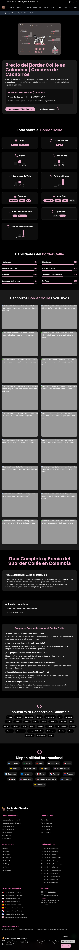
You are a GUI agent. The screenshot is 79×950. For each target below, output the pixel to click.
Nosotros (20, 7)
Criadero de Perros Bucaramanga (51, 864)
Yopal (51, 735)
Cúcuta (8, 721)
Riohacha (10, 731)
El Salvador (29, 769)
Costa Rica (53, 763)
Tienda (75, 7)
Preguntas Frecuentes (16, 612)
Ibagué (27, 721)
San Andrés (20, 731)
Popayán (49, 726)
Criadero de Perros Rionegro (50, 882)
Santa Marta (51, 731)
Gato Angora (5, 867)
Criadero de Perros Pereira (49, 867)
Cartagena (68, 717)
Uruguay (65, 779)
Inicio (12, 7)
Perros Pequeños (46, 823)
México (41, 774)
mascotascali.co (42, 929)
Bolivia (27, 763)
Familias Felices (31, 7)
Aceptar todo (65, 946)
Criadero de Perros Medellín (49, 848)
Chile (39, 763)
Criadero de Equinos (8, 826)
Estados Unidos (61, 769)
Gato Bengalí (6, 854)
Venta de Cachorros (46, 7)
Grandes (20, 13)
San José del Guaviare (36, 731)
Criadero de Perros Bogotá (49, 851)
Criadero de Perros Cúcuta (49, 879)
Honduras (26, 774)
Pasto (32, 726)
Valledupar (29, 735)
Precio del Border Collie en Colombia (22, 609)
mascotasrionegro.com (26, 929)
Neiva (24, 726)
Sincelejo (62, 731)
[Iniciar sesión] (76, 2)
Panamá (54, 774)
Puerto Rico (25, 779)
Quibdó (72, 726)
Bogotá (39, 717)
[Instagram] (70, 2)
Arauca (9, 717)
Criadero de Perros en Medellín (11, 820)
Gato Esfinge (6, 864)
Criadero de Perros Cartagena (50, 861)
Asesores (67, 7)
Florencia (18, 721)
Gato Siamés (5, 851)
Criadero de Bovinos (8, 829)
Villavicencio (41, 735)
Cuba (67, 763)
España (45, 769)
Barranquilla (29, 717)
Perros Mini (44, 820)
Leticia (44, 721)
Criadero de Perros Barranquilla (51, 858)
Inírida (35, 721)
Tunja (70, 731)
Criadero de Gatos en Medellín (11, 823)
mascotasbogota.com (8, 929)
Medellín (63, 721)
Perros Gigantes (46, 832)
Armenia (18, 717)
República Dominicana (46, 779)
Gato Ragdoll (6, 861)
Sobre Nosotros (6, 835)
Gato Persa (5, 848)
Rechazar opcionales (67, 941)
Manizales (53, 721)
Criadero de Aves (7, 832)
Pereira (40, 726)
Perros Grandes (46, 829)
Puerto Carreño (61, 726)
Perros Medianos (46, 826)
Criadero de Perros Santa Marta (51, 870)
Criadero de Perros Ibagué (49, 873)
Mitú (71, 721)
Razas (13, 13)
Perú (12, 779)
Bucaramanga (50, 717)
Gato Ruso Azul (6, 870)
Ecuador (14, 769)
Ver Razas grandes (47, 109)
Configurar (65, 936)
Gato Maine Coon (7, 858)
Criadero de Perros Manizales (50, 876)
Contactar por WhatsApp (18, 109)
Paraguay (69, 774)
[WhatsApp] (73, 2)
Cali (60, 717)
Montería (15, 726)
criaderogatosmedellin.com (58, 929)
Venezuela (39, 785)
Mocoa (6, 726)
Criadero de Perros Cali (48, 854)
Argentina (13, 763)
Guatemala (10, 774)
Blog (59, 7)
